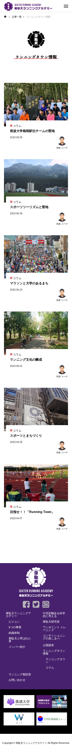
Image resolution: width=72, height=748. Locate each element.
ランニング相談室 (20, 674)
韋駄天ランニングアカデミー (18, 614)
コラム (50, 667)
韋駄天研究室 (51, 621)
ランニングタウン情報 (54, 652)
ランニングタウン (55, 660)
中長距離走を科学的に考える (54, 614)
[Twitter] (36, 604)
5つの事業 (15, 627)
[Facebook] (26, 604)
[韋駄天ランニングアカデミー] (28, 6)
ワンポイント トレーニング (54, 628)
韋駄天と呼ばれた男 (20, 640)
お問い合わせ (17, 680)
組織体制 (14, 632)
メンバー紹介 (17, 646)
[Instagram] (45, 604)
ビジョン (14, 621)
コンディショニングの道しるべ (54, 637)
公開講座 (48, 645)
